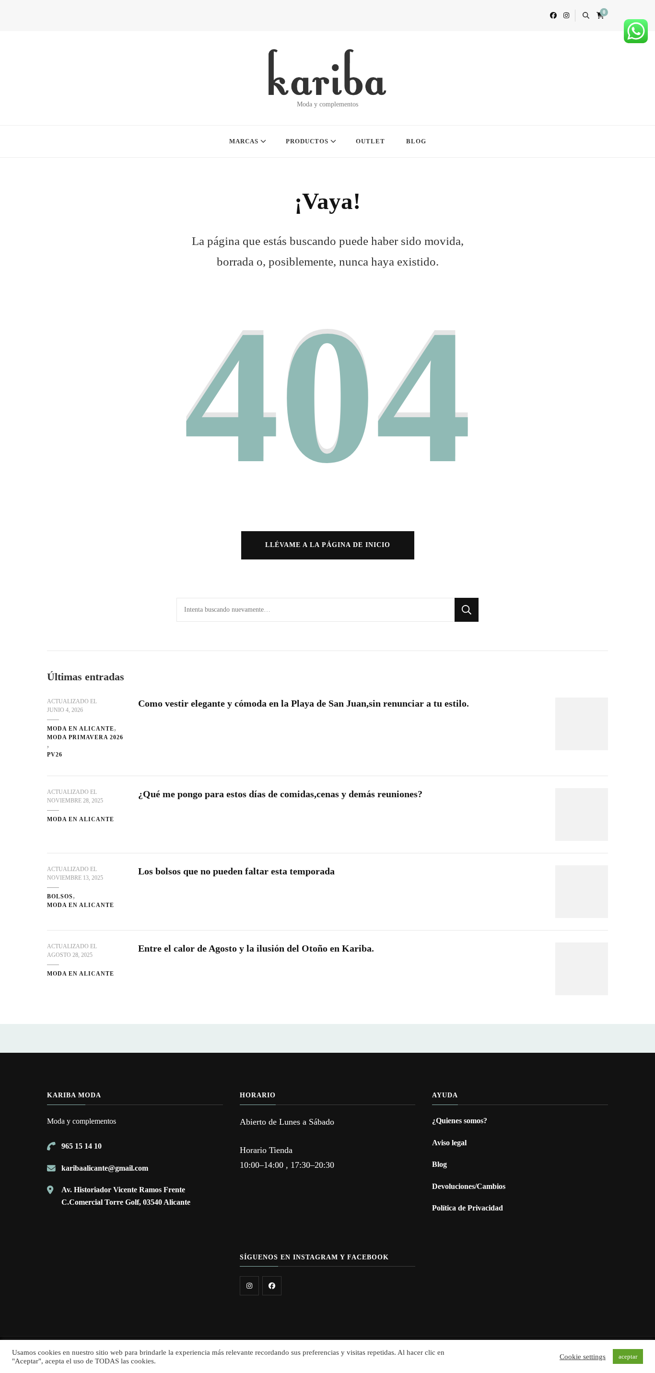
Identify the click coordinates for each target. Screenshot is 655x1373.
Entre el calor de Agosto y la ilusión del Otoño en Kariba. (256, 948)
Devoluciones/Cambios (468, 1186)
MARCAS (243, 141)
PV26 (54, 754)
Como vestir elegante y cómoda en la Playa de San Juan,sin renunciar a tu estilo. (303, 703)
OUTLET (370, 141)
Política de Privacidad (467, 1208)
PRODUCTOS (307, 141)
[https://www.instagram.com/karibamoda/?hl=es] (249, 1285)
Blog (439, 1164)
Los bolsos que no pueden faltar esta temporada (236, 871)
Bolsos (60, 896)
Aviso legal (449, 1143)
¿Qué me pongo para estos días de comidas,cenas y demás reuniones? (280, 794)
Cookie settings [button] (583, 1357)
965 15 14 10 (81, 1146)
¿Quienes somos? (459, 1121)
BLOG (416, 141)
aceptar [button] (628, 1356)
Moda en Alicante (80, 728)
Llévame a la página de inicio (327, 544)
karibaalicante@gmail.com (104, 1168)
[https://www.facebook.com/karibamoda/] (271, 1285)
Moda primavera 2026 (85, 737)
